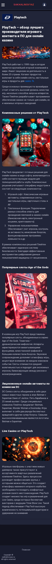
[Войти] (44, 5)
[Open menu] (3, 4)
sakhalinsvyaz (24, 4)
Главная (26, 549)
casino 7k (29, 81)
